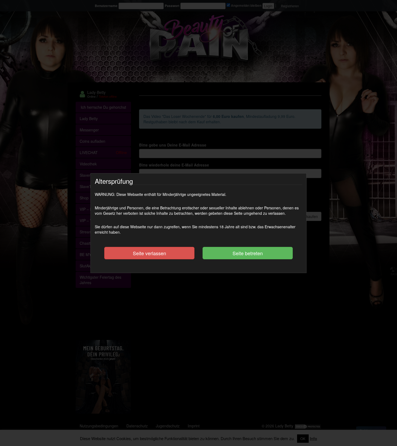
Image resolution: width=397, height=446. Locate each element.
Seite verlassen (149, 253)
